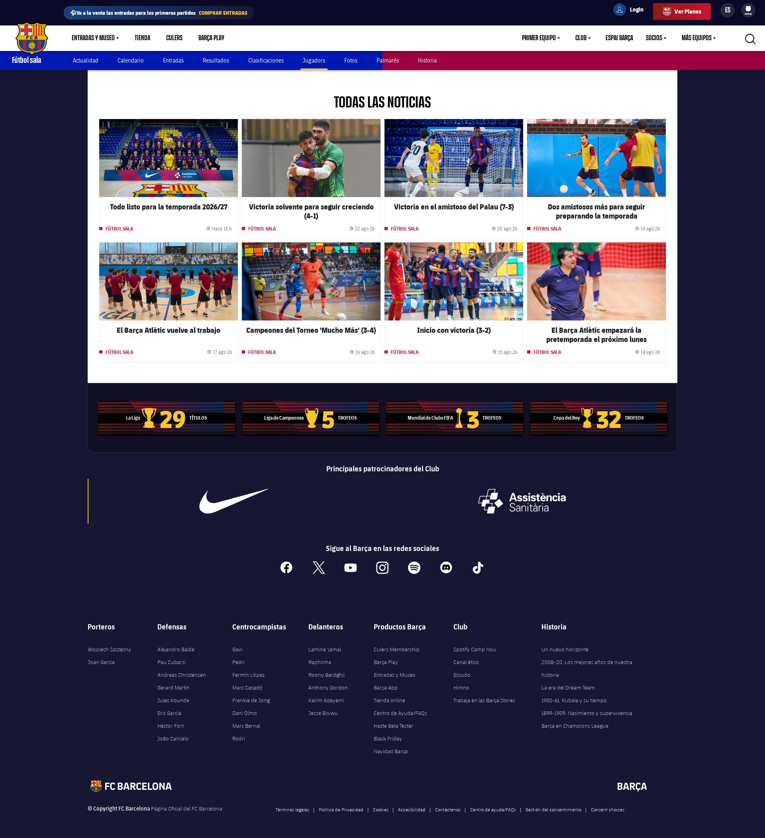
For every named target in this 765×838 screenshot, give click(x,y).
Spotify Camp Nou (474, 649)
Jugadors (314, 60)
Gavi (237, 649)
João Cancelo (173, 738)
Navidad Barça (391, 751)
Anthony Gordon (328, 687)
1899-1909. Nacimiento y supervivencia (586, 713)
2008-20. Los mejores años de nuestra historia (586, 668)
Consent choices (607, 809)
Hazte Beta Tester (393, 726)
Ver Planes (688, 11)
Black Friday (388, 738)
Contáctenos (448, 809)
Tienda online (389, 700)
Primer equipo (539, 38)
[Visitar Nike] (234, 501)
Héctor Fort (170, 726)
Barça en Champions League (574, 726)
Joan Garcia (101, 662)
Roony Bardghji (326, 675)
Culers (174, 38)
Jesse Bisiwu (323, 713)
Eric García (169, 713)
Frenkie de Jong (251, 700)
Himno (461, 687)
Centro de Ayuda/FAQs (400, 713)
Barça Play (211, 38)
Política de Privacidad (341, 809)
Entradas (173, 60)
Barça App (386, 687)
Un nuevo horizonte (564, 649)
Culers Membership (397, 649)
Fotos (350, 60)
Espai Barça (619, 38)
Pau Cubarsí (171, 662)
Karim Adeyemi (326, 700)
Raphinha (319, 662)
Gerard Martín (173, 687)
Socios (654, 38)
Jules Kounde (173, 700)
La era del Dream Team (568, 687)
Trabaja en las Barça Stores (484, 700)
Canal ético (466, 662)
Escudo (462, 675)
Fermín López (248, 675)
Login (631, 11)
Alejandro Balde (175, 649)
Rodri (238, 738)
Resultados (216, 60)
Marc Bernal (246, 726)
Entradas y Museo (93, 38)
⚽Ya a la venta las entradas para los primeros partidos (158, 12)
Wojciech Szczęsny (109, 649)
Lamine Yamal (324, 649)
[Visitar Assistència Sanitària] (522, 501)
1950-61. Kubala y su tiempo (574, 700)
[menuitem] (748, 9)
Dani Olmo (244, 713)
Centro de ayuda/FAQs (493, 809)
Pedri (238, 662)
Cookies (380, 809)
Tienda (142, 38)
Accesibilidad (412, 809)
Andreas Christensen (181, 675)
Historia (427, 60)
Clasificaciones (266, 60)
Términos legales (292, 809)
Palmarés (388, 60)
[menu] (748, 10)
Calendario (131, 60)
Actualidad (85, 60)
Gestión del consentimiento (553, 809)
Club (580, 38)
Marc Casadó (247, 687)
